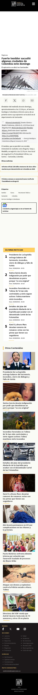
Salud (24, 636)
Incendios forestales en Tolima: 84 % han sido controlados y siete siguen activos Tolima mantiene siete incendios (20, 295)
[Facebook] (6, 629)
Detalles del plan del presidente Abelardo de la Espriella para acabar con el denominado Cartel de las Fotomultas (20, 313)
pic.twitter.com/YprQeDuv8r (11, 138)
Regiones (5, 55)
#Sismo (4, 130)
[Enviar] (23, 101)
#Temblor (30, 128)
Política (7, 638)
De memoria (27, 641)
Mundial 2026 (27, 645)
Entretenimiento (10, 643)
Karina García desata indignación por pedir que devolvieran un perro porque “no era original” (20, 278)
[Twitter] (13, 629)
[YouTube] (20, 629)
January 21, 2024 (21, 141)
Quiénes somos (9, 659)
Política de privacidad (11, 664)
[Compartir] (6, 101)
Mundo (6, 645)
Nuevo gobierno (28, 648)
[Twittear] (14, 102)
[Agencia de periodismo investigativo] (19, 4)
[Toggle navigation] (36, 2)
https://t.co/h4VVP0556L (10, 136)
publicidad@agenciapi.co (11, 671)
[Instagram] (27, 629)
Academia (26, 638)
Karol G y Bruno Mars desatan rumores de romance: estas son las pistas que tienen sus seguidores (19, 331)
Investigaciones (28, 643)
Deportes (7, 641)
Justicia (7, 636)
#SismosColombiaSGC (13, 123)
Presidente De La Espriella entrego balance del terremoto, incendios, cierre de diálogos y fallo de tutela (21, 261)
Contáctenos (8, 662)
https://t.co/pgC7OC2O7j (10, 133)
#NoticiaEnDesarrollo (19, 128)
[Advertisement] (19, 34)
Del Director (8, 657)
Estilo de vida (27, 650)
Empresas (7, 650)
